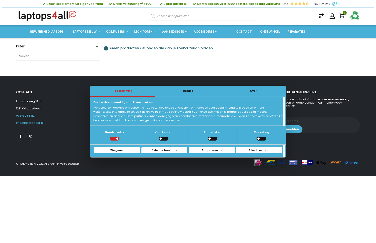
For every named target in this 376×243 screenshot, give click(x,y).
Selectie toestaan (164, 150)
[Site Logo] (48, 16)
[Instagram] (30, 136)
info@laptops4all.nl (30, 123)
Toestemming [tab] (123, 90)
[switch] (163, 139)
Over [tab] (253, 90)
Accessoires (204, 31)
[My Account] (332, 16)
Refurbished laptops (47, 31)
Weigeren (117, 150)
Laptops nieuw (85, 31)
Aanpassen (210, 150)
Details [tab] (188, 90)
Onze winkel (270, 31)
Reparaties (296, 31)
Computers (115, 31)
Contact (244, 31)
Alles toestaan (258, 150)
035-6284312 (25, 116)
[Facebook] (20, 136)
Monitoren (143, 31)
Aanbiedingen (173, 31)
